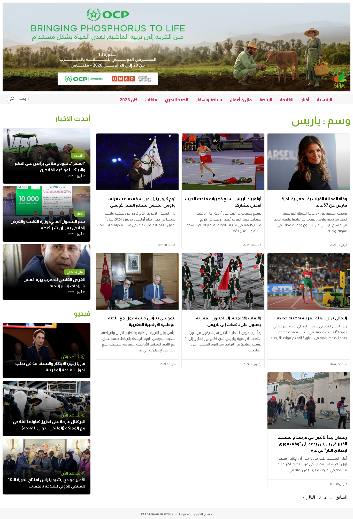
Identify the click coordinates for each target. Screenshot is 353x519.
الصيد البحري (176, 99)
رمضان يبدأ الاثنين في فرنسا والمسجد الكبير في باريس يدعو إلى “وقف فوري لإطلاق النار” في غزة (312, 443)
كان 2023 (128, 99)
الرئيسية (324, 99)
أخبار (305, 99)
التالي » (308, 497)
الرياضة (265, 99)
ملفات (151, 99)
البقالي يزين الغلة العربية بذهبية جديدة (312, 318)
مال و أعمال (241, 99)
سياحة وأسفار (209, 99)
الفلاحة (287, 99)
